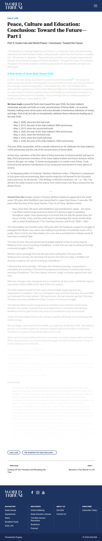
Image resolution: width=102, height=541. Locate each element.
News (7, 518)
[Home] (48, 5)
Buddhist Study (11, 522)
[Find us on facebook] (32, 493)
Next (90, 466)
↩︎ (63, 419)
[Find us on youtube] (43, 493)
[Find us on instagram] (37, 493)
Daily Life (14, 452)
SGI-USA (60, 510)
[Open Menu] (95, 5)
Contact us (61, 514)
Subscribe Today (89, 510)
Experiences (10, 514)
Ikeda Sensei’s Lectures (41, 514)
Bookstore (35, 524)
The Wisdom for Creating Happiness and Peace (40, 452)
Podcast (34, 528)
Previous (14, 466)
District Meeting (38, 510)
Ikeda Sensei (10, 510)
